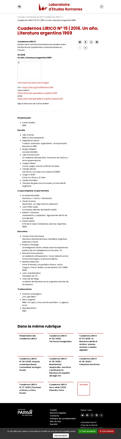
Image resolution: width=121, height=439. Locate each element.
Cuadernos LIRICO (53, 17)
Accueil (20, 17)
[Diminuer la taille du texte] (80, 48)
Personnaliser (60, 435)
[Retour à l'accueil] (60, 6)
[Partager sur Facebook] (85, 42)
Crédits (53, 410)
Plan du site (55, 421)
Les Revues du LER (34, 17)
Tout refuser (107, 431)
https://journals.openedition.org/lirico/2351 (37, 93)
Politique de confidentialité (63, 418)
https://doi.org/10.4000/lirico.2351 (37, 87)
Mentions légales (58, 413)
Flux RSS (53, 424)
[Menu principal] (102, 7)
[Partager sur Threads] (91, 42)
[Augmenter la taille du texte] (85, 48)
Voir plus (84, 384)
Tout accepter (88, 431)
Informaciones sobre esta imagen (33, 82)
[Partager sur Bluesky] (80, 42)
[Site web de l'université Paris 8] (25, 412)
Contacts (54, 415)
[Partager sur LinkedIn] (97, 42)
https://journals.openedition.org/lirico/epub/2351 (40, 98)
